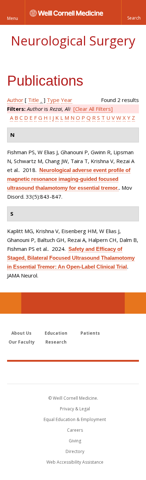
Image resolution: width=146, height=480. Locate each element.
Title (33, 99)
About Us (21, 333)
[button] (133, 12)
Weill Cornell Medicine (73, 372)
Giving (75, 441)
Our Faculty (22, 342)
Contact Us (135, 303)
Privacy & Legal (75, 409)
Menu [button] (12, 18)
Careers (75, 430)
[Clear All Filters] (93, 108)
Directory (75, 451)
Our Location (10, 303)
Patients (90, 333)
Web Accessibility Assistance (74, 462)
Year (66, 99)
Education (56, 333)
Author (15, 99)
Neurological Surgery (73, 40)
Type (53, 99)
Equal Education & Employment (75, 419)
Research (56, 342)
